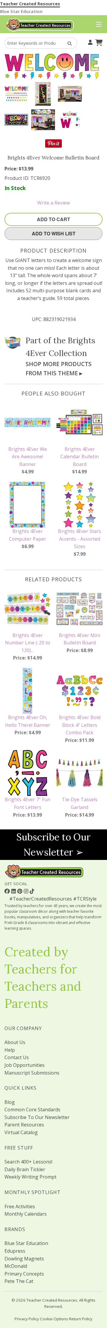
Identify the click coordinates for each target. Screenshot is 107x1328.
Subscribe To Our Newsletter (37, 1117)
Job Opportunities (24, 1065)
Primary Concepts (24, 1273)
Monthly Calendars (25, 1214)
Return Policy (80, 1318)
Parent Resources (24, 1124)
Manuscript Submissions (31, 1073)
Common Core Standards (32, 1109)
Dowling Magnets (24, 1258)
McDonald (15, 1266)
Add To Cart (53, 219)
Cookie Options (54, 1318)
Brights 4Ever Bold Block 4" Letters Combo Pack (79, 725)
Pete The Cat (18, 1281)
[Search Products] (67, 43)
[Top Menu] (97, 25)
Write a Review (53, 202)
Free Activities (19, 1206)
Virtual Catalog (21, 1132)
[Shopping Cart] (98, 42)
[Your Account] (89, 42)
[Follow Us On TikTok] (32, 891)
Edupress (14, 1251)
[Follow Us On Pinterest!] (20, 891)
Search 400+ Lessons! (28, 1161)
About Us (14, 1042)
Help (9, 1050)
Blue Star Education (21, 11)
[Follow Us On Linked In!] (14, 891)
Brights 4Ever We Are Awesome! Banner (27, 456)
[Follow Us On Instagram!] (27, 891)
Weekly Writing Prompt (30, 1177)
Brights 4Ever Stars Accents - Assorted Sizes (79, 539)
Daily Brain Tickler (24, 1169)
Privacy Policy (27, 1318)
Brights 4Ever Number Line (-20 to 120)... (27, 643)
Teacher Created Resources (30, 4)
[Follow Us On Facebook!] (7, 891)
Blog (9, 1102)
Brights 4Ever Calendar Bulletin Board (79, 456)
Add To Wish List (53, 233)
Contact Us (16, 1057)
